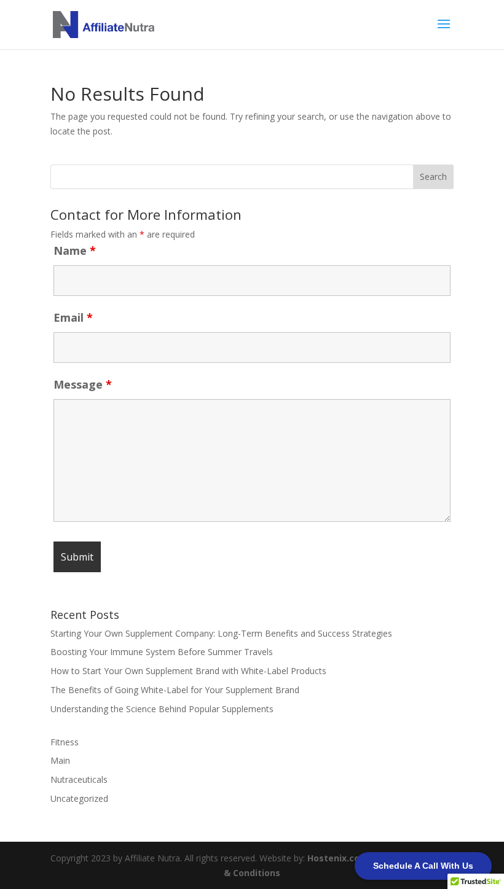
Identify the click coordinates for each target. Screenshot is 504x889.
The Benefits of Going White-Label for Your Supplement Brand (174, 690)
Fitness (64, 742)
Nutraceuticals (79, 779)
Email (73, 317)
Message (82, 384)
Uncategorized (79, 798)
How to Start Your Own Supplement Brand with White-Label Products (188, 671)
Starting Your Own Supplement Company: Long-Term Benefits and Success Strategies (221, 633)
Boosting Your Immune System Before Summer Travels (161, 652)
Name (74, 250)
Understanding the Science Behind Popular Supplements (162, 709)
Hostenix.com (337, 858)
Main (60, 760)
